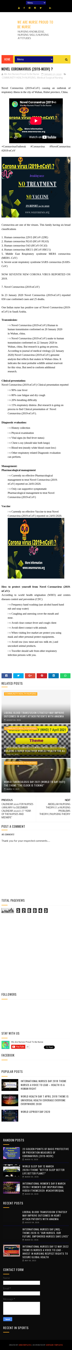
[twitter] (41, 8)
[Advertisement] (36, 952)
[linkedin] (50, 8)
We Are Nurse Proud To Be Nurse (35, 24)
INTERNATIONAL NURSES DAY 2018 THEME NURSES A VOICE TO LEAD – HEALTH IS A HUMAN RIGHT (43, 1084)
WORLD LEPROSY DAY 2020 (35, 1111)
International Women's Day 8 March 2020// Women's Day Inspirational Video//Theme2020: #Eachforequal (44, 1187)
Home (7, 59)
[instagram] (35, 8)
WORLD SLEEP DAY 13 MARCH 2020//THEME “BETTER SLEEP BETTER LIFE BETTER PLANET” (43, 1169)
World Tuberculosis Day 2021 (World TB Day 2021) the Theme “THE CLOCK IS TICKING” (34, 783)
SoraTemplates (25, 1345)
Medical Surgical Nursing (50, 78)
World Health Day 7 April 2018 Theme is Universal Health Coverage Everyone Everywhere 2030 (45, 1100)
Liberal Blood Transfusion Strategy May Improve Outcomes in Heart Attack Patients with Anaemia (34, 714)
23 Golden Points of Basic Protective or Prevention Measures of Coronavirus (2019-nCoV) (45, 1152)
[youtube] (19, 8)
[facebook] (24, 8)
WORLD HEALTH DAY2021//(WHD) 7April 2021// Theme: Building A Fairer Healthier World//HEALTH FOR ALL (35, 749)
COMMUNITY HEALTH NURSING (19, 78)
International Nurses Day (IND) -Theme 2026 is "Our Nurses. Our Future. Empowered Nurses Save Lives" (45, 1232)
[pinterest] (29, 8)
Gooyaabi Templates (54, 1345)
